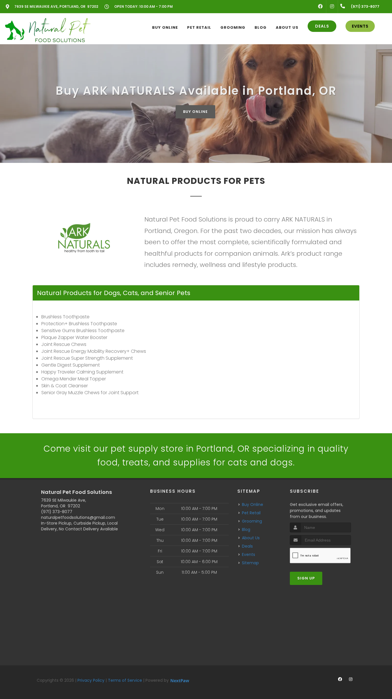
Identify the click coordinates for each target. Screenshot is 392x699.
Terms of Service (125, 680)
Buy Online (195, 111)
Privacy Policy (90, 680)
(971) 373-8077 (56, 512)
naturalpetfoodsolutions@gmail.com (78, 517)
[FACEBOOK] (320, 6)
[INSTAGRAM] (332, 6)
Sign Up (306, 578)
